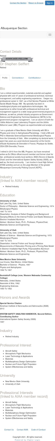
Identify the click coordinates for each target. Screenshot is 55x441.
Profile (4, 77)
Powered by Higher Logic (27, 440)
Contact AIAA (22, 429)
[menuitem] (19, 2)
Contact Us (9, 429)
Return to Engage (35, 2)
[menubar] (27, 2)
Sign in (50, 3)
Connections (17, 77)
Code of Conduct (38, 429)
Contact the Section (18, 2)
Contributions (34, 77)
